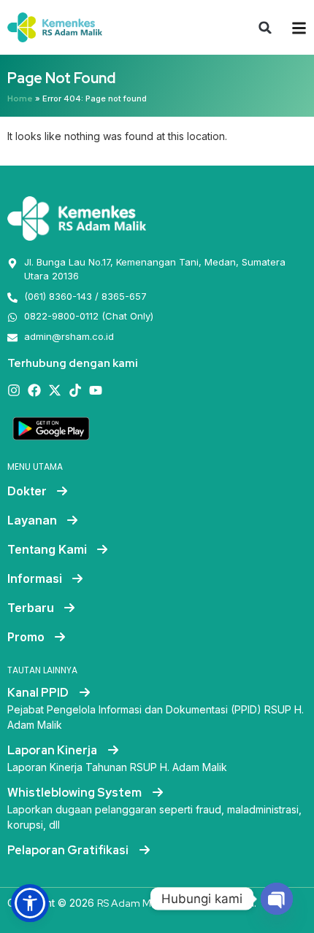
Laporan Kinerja (53, 750)
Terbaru (30, 607)
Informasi (34, 578)
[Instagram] (13, 390)
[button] (265, 27)
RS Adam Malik (131, 903)
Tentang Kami (47, 549)
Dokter (27, 491)
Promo (26, 637)
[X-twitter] (54, 390)
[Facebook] (34, 390)
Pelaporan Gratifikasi (69, 850)
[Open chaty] (277, 899)
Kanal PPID (39, 692)
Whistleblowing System (75, 792)
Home (20, 98)
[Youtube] (95, 390)
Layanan (32, 520)
